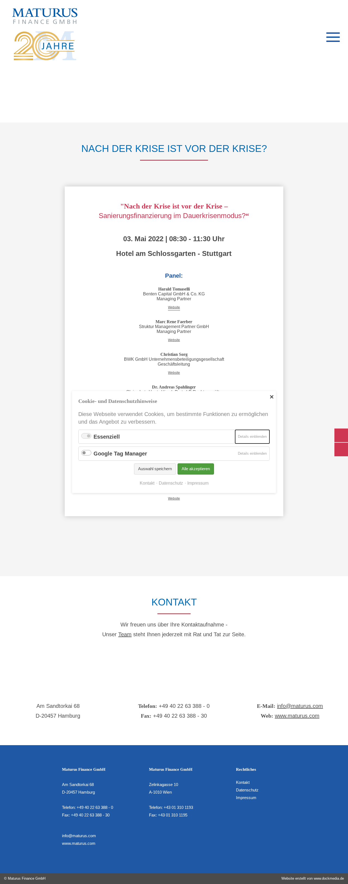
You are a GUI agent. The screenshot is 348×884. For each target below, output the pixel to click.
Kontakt (243, 782)
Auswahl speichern (155, 468)
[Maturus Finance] (45, 34)
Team (125, 634)
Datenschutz (247, 790)
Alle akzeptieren (196, 468)
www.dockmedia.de (329, 878)
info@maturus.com (300, 706)
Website (174, 307)
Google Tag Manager (120, 454)
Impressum (246, 797)
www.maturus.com (297, 716)
